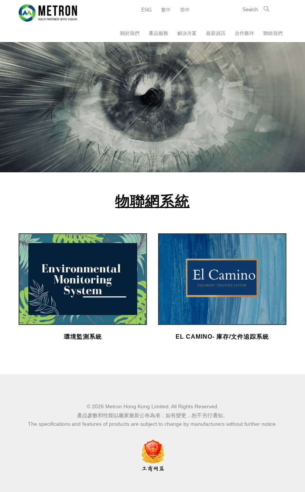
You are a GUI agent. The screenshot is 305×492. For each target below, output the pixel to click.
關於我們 (129, 33)
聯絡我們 (273, 33)
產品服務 (158, 33)
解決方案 (187, 33)
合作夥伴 (244, 33)
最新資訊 (215, 33)
